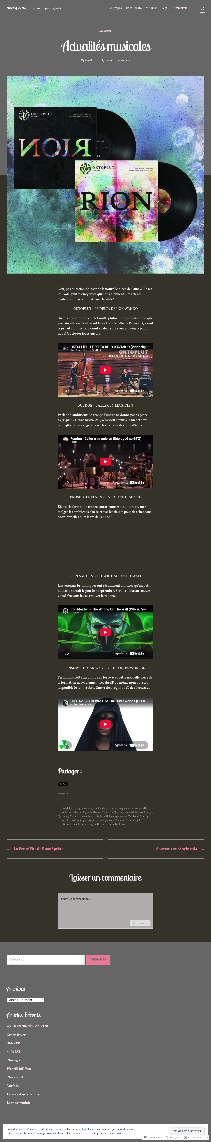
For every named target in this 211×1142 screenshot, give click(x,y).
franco (139, 812)
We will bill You (19, 1069)
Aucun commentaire (118, 60)
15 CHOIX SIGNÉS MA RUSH (28, 1026)
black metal (100, 808)
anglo (79, 808)
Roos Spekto (134, 8)
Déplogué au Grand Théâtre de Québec (100, 812)
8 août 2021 (91, 60)
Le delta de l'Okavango (106, 816)
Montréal (133, 816)
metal (123, 816)
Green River (16, 1035)
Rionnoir (67, 824)
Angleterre (68, 808)
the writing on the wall (93, 824)
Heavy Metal (69, 816)
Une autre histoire (117, 824)
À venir (88, 808)
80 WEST (13, 1052)
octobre (66, 820)
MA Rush (152, 8)
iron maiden (85, 816)
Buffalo (13, 1086)
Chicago (13, 1060)
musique (105, 31)
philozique (180, 8)
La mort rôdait (18, 1103)
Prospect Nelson (124, 820)
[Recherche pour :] (45, 960)
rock (76, 824)
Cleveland (15, 1077)
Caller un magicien (118, 808)
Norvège (145, 816)
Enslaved (128, 812)
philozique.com (16, 8)
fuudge (148, 812)
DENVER (13, 1043)
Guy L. (166, 8)
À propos (116, 8)
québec (139, 820)
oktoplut (77, 820)
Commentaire (140, 923)
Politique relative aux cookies (106, 1133)
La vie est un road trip (24, 1094)
